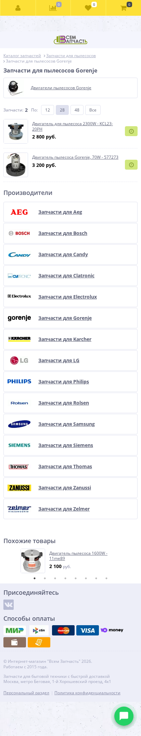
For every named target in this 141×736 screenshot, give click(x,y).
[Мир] (14, 630)
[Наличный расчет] (14, 642)
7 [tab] (96, 578)
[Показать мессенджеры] (123, 716)
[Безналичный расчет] (39, 642)
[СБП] (39, 630)
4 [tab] (65, 578)
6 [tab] (85, 578)
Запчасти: (13, 110)
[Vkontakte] (8, 605)
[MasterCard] (63, 630)
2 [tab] (44, 578)
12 (47, 110)
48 (77, 110)
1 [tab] (34, 578)
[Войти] (18, 8)
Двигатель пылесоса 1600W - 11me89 (78, 556)
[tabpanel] (70, 561)
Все (93, 110)
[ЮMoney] (112, 630)
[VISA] (87, 630)
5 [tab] (75, 578)
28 (62, 110)
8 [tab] (106, 578)
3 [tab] (55, 578)
